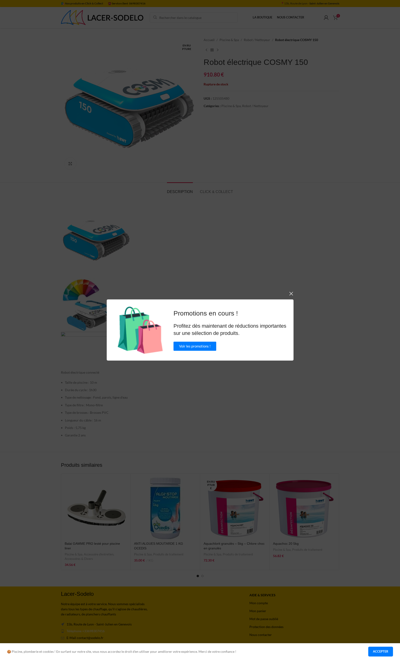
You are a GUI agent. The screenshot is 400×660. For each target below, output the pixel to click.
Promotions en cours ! (205, 313)
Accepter (380, 651)
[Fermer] (291, 293)
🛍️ (140, 330)
